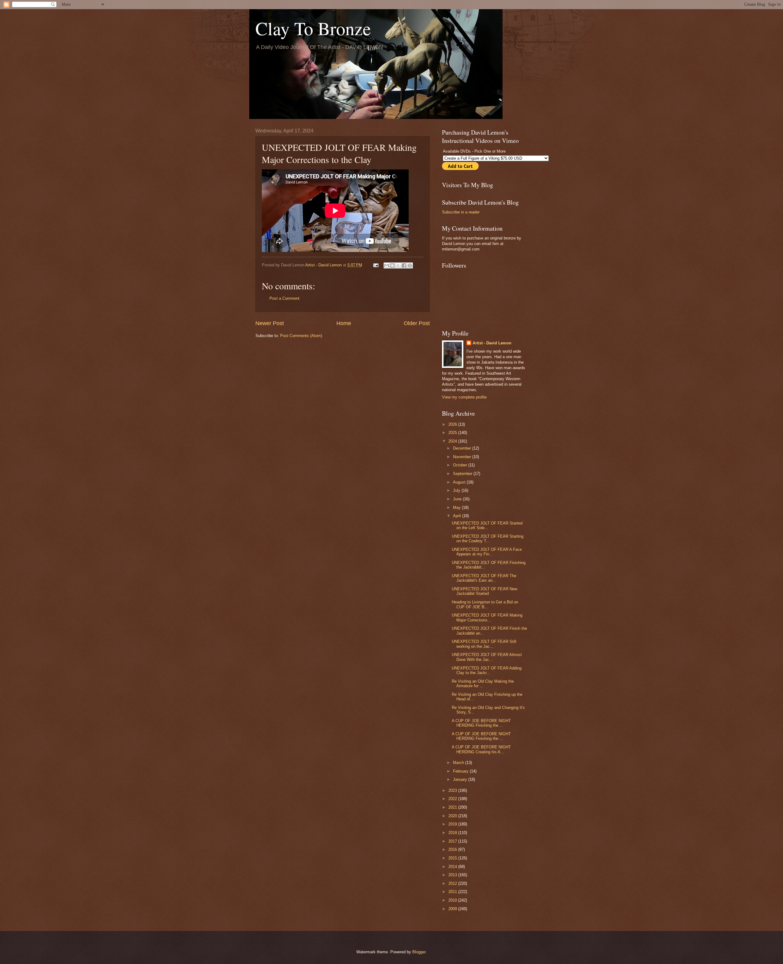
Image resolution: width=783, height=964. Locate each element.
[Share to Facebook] (404, 265)
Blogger (418, 952)
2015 (453, 858)
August (460, 482)
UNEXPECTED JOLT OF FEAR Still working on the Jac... (484, 643)
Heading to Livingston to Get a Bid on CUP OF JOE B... (485, 604)
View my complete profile (464, 397)
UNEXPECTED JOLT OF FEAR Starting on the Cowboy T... (487, 538)
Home (343, 323)
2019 (453, 824)
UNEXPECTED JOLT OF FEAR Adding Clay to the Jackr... (486, 670)
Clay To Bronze (313, 28)
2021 (453, 807)
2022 (453, 798)
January (460, 779)
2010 (453, 900)
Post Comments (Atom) (301, 335)
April (457, 516)
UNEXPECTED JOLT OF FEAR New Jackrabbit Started (484, 591)
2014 (453, 866)
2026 (453, 424)
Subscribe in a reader (461, 212)
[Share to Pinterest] (410, 265)
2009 (453, 909)
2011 (453, 891)
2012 (453, 883)
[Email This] (387, 265)
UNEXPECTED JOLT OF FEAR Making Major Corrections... (487, 617)
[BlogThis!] (392, 265)
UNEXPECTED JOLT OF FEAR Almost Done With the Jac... (487, 657)
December (462, 448)
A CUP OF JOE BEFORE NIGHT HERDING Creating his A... (481, 749)
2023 (453, 790)
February (461, 771)
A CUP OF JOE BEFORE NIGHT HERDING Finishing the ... (481, 723)
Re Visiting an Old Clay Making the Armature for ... (483, 683)
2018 (453, 832)
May (457, 507)
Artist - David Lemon (492, 343)
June (458, 499)
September (463, 473)
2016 (453, 849)
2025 (453, 432)
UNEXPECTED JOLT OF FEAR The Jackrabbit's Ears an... (484, 578)
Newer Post (269, 323)
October (460, 465)
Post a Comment (284, 298)
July (457, 490)
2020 (453, 816)
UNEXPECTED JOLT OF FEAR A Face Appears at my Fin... (487, 551)
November (462, 456)
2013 (453, 875)
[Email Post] (375, 265)
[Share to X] (398, 265)
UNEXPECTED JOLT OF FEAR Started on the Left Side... (487, 525)
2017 (453, 841)
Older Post (417, 323)
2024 (453, 441)
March (459, 762)
